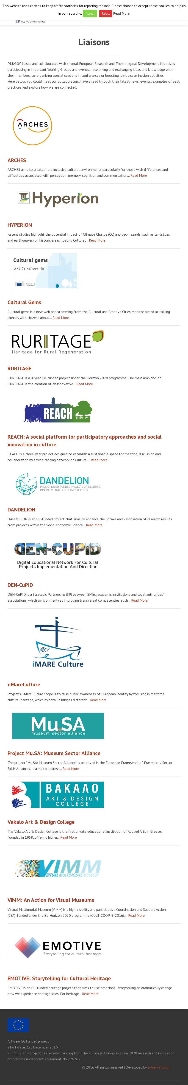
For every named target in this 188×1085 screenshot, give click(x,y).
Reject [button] (106, 14)
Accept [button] (90, 14)
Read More (138, 175)
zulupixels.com (158, 1067)
